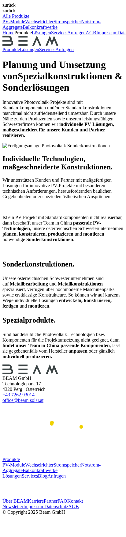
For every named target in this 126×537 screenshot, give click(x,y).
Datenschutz (56, 506)
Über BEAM (15, 501)
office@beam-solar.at (22, 400)
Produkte (11, 49)
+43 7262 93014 (18, 394)
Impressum (33, 506)
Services (59, 32)
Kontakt (75, 501)
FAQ (62, 501)
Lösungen (41, 32)
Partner (50, 501)
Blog (42, 475)
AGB (73, 506)
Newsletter (12, 506)
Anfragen (76, 32)
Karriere (36, 501)
